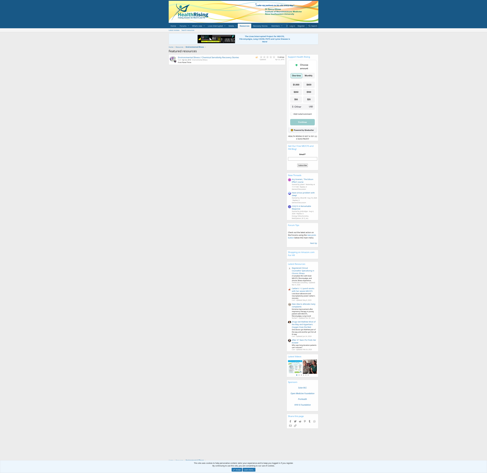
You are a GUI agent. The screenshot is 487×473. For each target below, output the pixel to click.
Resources (244, 26)
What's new (197, 26)
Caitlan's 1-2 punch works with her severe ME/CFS (303, 289)
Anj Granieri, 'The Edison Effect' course (302, 180)
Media (231, 26)
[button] (188, 26)
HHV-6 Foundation (302, 404)
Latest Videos (294, 356)
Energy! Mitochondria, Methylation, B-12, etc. (300, 217)
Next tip (313, 243)
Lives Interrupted (215, 26)
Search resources (187, 30)
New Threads (294, 175)
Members (275, 26)
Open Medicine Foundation (302, 393)
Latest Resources (296, 263)
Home (173, 26)
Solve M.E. (302, 387)
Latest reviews (174, 30)
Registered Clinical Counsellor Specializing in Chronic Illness (303, 271)
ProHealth (302, 399)
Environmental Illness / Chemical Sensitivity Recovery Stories (208, 57)
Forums (183, 26)
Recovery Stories (260, 26)
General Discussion (299, 189)
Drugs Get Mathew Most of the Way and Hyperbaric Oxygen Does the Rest (304, 324)
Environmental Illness (199, 60)
